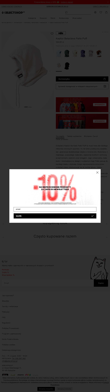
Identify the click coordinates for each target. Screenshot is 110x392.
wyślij (18, 216)
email (18, 209)
